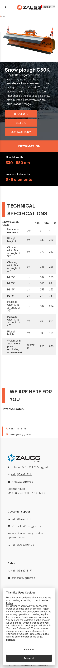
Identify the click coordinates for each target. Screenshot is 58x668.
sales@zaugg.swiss (20, 434)
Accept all (29, 658)
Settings (10, 639)
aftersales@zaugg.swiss (26, 526)
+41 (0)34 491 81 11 (21, 474)
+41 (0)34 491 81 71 (21, 570)
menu (4, 7)
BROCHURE (21, 114)
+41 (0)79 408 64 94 (22, 544)
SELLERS (21, 123)
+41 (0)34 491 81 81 (21, 519)
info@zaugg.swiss (22, 481)
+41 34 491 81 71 (17, 428)
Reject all (29, 649)
